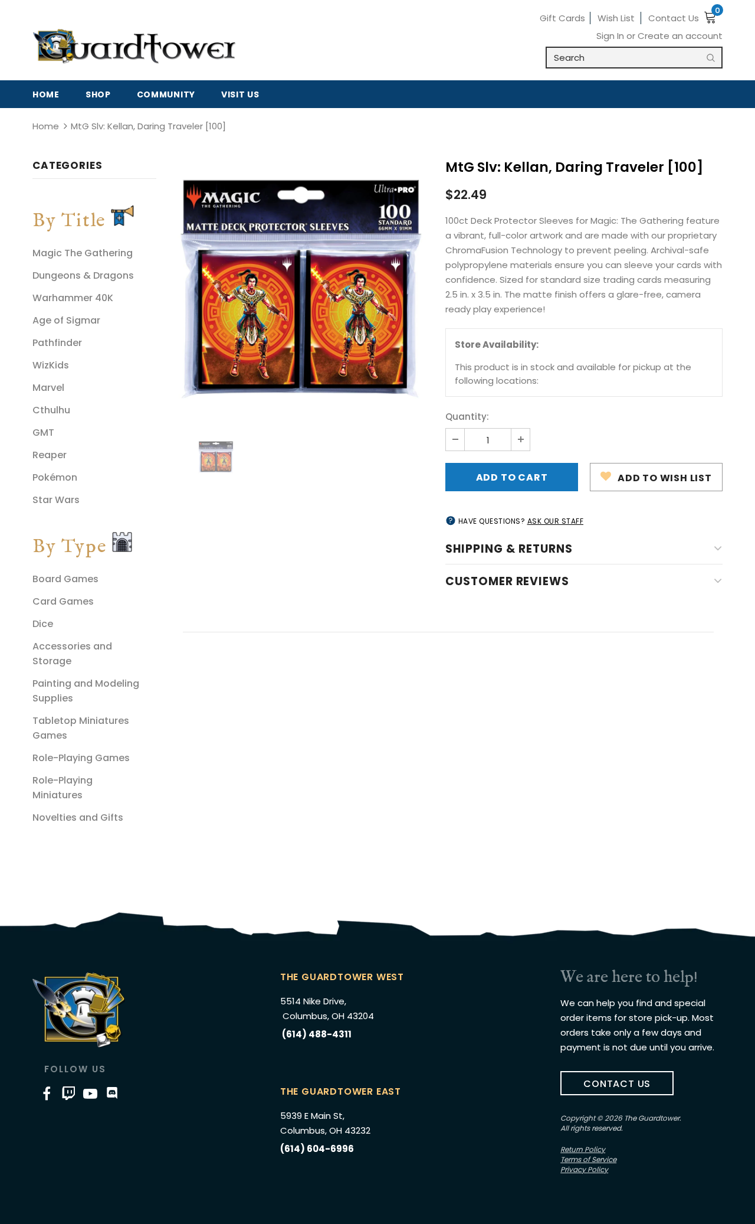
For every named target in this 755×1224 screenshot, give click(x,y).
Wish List (616, 18)
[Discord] (112, 1093)
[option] (301, 289)
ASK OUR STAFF (555, 521)
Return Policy (582, 1149)
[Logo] (134, 46)
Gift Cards (562, 18)
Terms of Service (588, 1159)
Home (45, 126)
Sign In (611, 36)
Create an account (680, 36)
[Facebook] (46, 1093)
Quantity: (467, 416)
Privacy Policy (584, 1169)
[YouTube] (90, 1093)
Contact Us (673, 18)
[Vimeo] (68, 1093)
